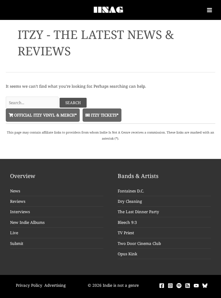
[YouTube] (196, 285)
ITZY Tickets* (104, 115)
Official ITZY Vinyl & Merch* (45, 115)
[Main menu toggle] (210, 10)
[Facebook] (161, 285)
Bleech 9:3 (127, 222)
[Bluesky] (204, 285)
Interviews (20, 211)
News (15, 191)
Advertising (55, 285)
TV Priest (126, 232)
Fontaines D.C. (131, 191)
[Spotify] (179, 285)
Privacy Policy (29, 285)
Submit (16, 243)
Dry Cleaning (130, 201)
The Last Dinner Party (138, 211)
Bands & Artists (138, 176)
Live (14, 232)
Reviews (17, 201)
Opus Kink (127, 253)
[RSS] (187, 285)
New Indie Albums (27, 222)
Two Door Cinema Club (139, 243)
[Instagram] (170, 285)
